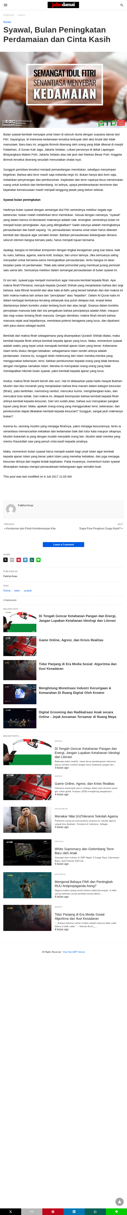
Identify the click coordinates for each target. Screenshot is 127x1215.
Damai (6, 590)
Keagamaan (61, 809)
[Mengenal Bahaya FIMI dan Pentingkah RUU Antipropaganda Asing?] (27, 885)
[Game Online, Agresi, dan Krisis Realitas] (19, 646)
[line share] (38, 560)
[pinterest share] (19, 560)
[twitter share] (5, 560)
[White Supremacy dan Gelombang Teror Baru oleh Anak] (27, 852)
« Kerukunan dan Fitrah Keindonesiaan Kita (30, 528)
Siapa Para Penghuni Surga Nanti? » (101, 528)
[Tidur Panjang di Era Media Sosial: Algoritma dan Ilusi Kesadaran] (19, 670)
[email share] (12, 560)
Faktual (59, 841)
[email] (31, 1211)
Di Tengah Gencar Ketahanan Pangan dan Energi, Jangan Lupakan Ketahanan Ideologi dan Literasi (87, 753)
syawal (27, 590)
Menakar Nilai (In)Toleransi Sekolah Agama (86, 816)
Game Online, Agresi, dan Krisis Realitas (71, 640)
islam (17, 590)
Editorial (60, 874)
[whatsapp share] (32, 560)
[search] (122, 5)
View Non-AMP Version (74, 952)
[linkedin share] (25, 560)
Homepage (8, 15)
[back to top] (119, 1202)
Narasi (21, 15)
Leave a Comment (63, 544)
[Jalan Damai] (63, 5)
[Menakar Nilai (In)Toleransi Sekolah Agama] (27, 820)
